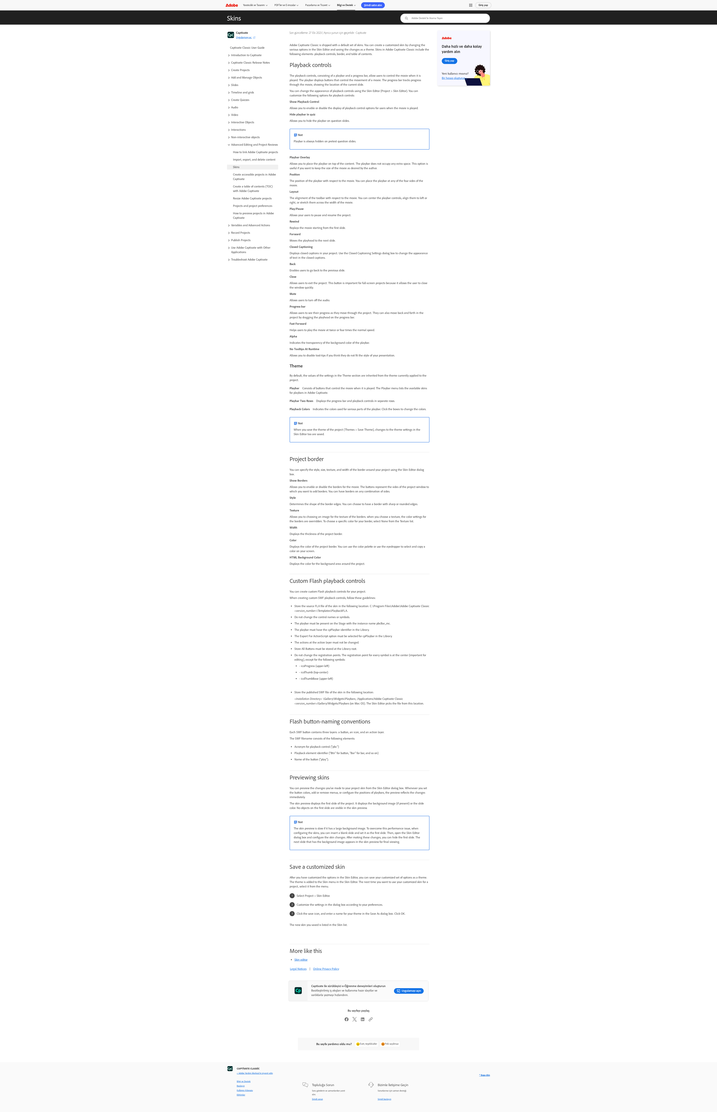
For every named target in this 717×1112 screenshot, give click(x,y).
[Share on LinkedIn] (362, 1020)
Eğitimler (241, 1095)
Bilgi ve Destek (345, 5)
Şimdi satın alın (373, 5)
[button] (471, 5)
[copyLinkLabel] (370, 1020)
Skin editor (301, 959)
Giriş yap (483, 5)
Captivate (242, 33)
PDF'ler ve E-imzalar (285, 5)
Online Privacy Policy (326, 969)
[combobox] (445, 18)
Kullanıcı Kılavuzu (245, 1090)
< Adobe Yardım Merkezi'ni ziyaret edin (255, 1073)
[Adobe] (231, 5)
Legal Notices (298, 969)
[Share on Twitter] (354, 1020)
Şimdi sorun (317, 1099)
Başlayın (241, 1086)
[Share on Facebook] (346, 1020)
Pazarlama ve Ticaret (316, 5)
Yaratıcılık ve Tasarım (254, 5)
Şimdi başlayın (384, 1099)
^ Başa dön (484, 1075)
